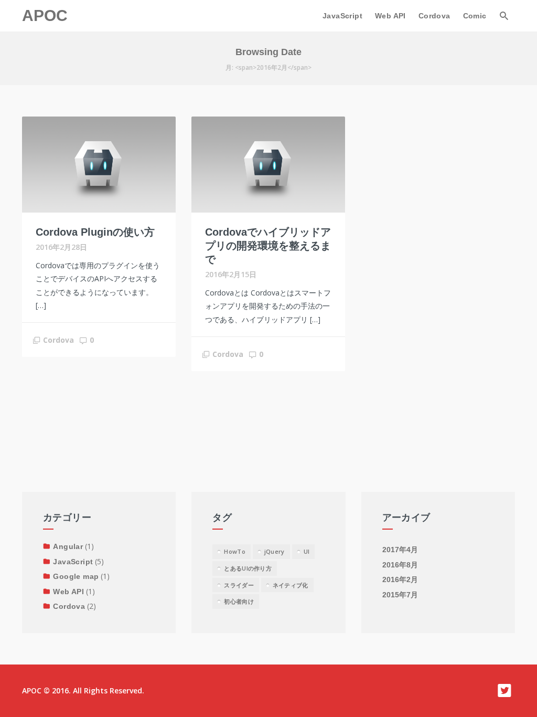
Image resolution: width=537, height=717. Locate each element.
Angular (68, 546)
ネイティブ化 (290, 585)
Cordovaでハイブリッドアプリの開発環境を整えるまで (268, 245)
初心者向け (239, 601)
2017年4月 (400, 549)
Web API (390, 16)
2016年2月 (400, 579)
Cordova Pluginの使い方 (95, 232)
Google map (76, 576)
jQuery (274, 551)
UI (307, 551)
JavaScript (342, 16)
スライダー (239, 585)
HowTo (234, 551)
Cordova (434, 16)
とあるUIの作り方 (248, 568)
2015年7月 (400, 595)
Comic (475, 16)
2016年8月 (400, 565)
